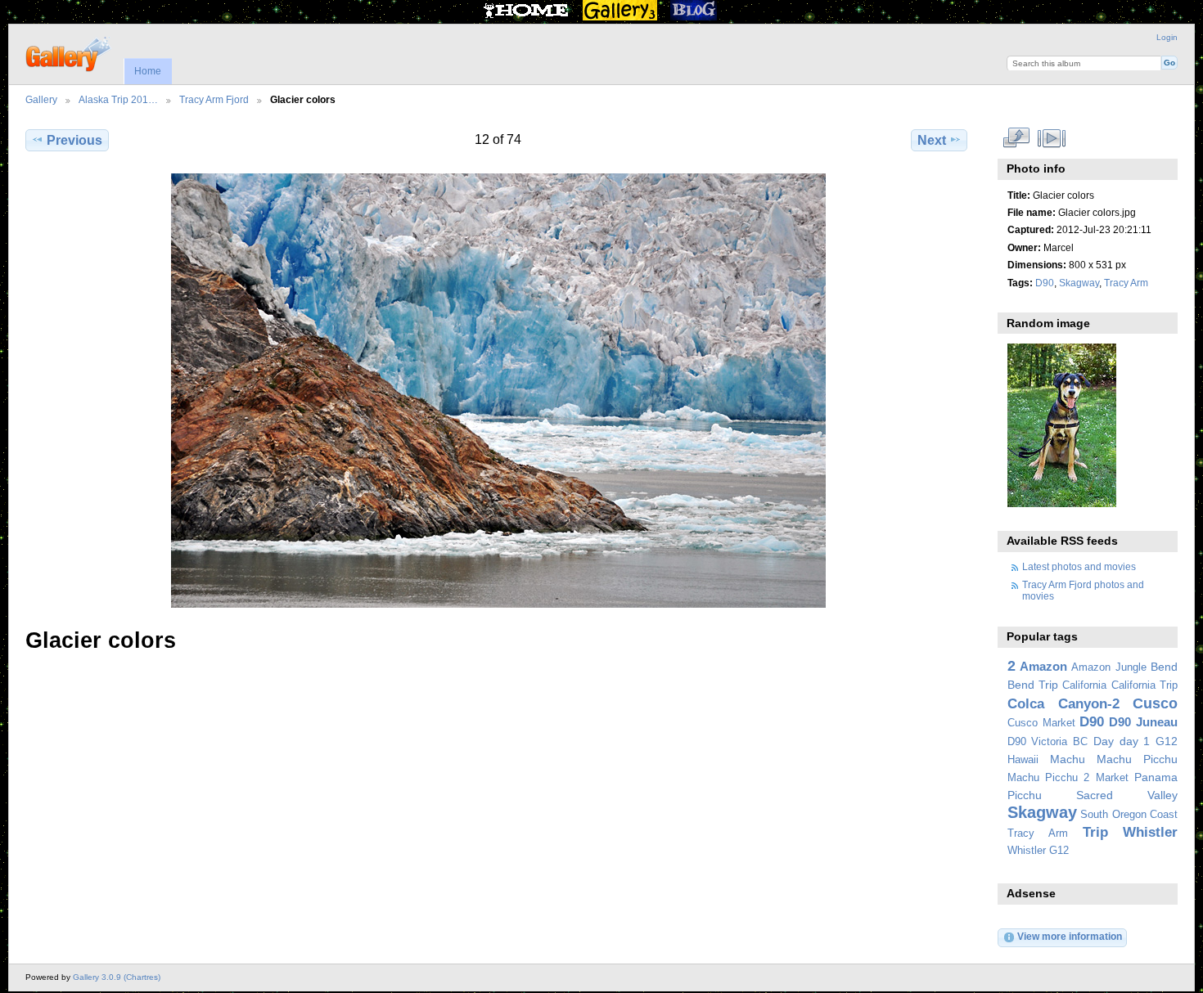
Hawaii (1023, 760)
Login (1167, 37)
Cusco (1155, 703)
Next (931, 140)
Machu (1067, 759)
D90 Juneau (1143, 722)
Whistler (1150, 832)
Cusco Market (1041, 723)
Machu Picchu (1137, 759)
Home (147, 71)
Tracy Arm (1126, 282)
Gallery (41, 99)
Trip (1095, 832)
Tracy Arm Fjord (214, 99)
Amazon (1043, 666)
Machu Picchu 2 (1048, 778)
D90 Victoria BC (1047, 742)
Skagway (1079, 282)
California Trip (1144, 685)
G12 (1167, 741)
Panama (1156, 777)
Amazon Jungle (1108, 667)
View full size (1016, 138)
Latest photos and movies (1079, 566)
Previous (74, 140)
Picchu (1024, 795)
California (1084, 685)
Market (1112, 778)
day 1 (1135, 741)
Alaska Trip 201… (118, 99)
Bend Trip (1032, 684)
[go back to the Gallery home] (69, 52)
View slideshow (1051, 138)
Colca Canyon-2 (1063, 704)
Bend (1164, 666)
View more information (1069, 936)
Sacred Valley (1127, 795)
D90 (1044, 282)
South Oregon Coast (1129, 814)
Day (1103, 741)
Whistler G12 (1038, 850)
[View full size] (498, 390)
